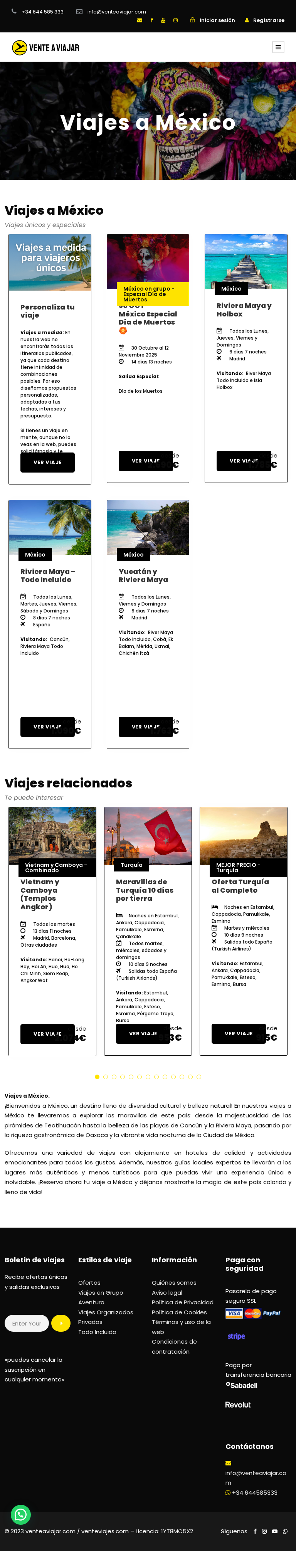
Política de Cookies (179, 1312)
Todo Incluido (97, 1332)
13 (199, 1077)
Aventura (92, 1302)
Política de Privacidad (183, 1302)
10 (173, 1077)
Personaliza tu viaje (47, 311)
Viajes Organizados (105, 1312)
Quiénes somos (174, 1282)
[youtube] (163, 20)
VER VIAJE (48, 462)
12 (190, 1077)
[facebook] (151, 20)
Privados (90, 1322)
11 (182, 1077)
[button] (21, 1515)
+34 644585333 (255, 1493)
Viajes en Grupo (101, 1293)
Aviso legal (167, 1293)
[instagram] (175, 20)
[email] (139, 20)
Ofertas (89, 1282)
